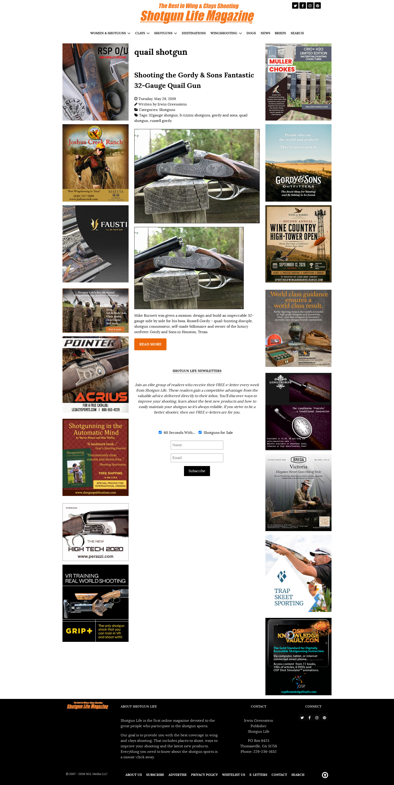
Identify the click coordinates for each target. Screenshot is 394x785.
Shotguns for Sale (218, 432)
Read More (150, 344)
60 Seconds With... (179, 432)
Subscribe (197, 471)
